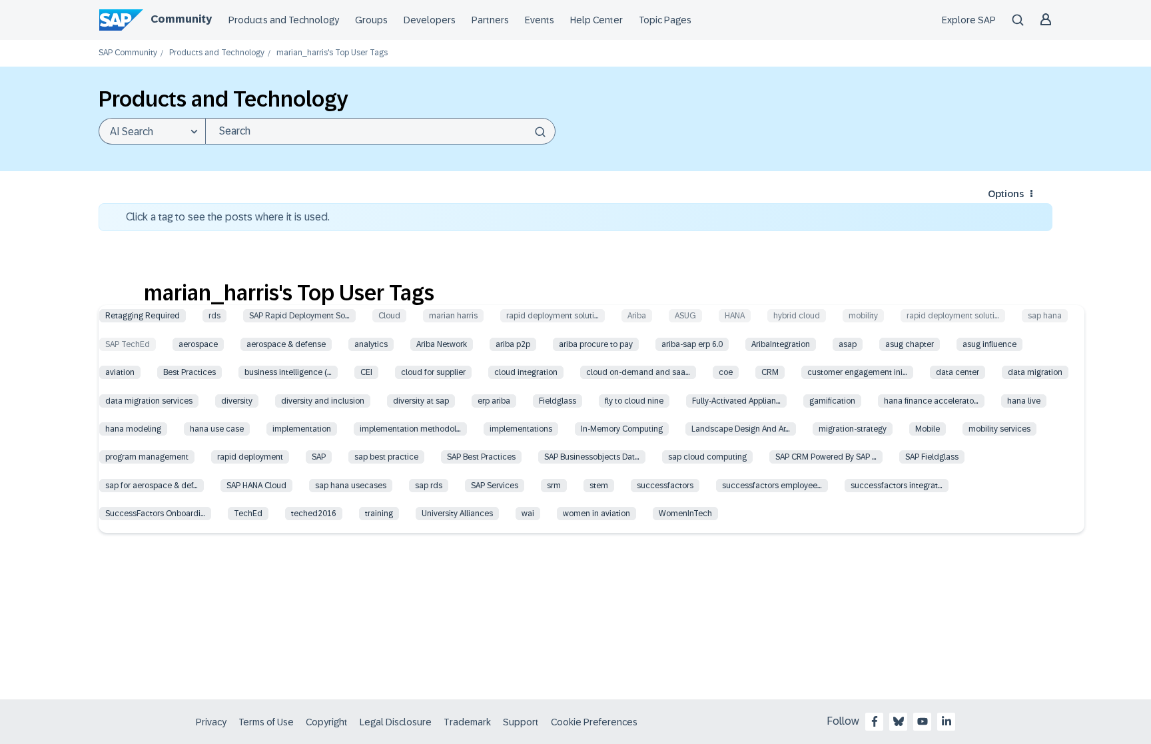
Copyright (327, 722)
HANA (735, 315)
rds (214, 315)
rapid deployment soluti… (552, 315)
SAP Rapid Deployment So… (299, 315)
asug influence (989, 344)
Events (539, 20)
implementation (301, 429)
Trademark (467, 722)
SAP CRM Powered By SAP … (826, 457)
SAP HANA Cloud (256, 485)
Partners (490, 20)
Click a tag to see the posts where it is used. (228, 216)
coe (726, 372)
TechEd (248, 513)
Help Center (596, 20)
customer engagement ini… (857, 372)
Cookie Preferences (594, 722)
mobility (863, 315)
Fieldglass (557, 401)
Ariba (636, 315)
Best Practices (189, 372)
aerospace (198, 344)
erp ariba (494, 401)
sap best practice (386, 457)
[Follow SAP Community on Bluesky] (898, 721)
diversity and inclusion (322, 401)
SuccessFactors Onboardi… (155, 513)
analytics (371, 344)
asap (848, 344)
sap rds (428, 485)
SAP (319, 457)
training (379, 513)
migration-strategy (853, 429)
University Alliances (457, 513)
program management (147, 457)
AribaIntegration (780, 344)
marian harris (453, 315)
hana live (1023, 401)
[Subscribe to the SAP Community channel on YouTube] (922, 721)
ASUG (685, 315)
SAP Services (494, 485)
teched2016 (313, 513)
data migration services (148, 401)
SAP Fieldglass (932, 457)
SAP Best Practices (481, 457)
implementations (521, 429)
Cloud (389, 315)
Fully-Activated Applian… (736, 401)
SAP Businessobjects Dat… (591, 457)
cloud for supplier (433, 372)
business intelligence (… (288, 372)
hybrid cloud (796, 315)
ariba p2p (513, 344)
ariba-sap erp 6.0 (692, 344)
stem (598, 485)
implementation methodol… (410, 429)
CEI (366, 372)
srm (554, 485)
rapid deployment (250, 457)
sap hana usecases (350, 485)
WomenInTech (685, 513)
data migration (1035, 372)
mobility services (999, 429)
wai (528, 513)
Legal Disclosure (396, 722)
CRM (770, 372)
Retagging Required (142, 315)
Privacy (211, 722)
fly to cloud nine (634, 401)
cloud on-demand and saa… (638, 372)
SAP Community (128, 53)
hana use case (217, 429)
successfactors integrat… (897, 485)
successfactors (665, 485)
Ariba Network (441, 344)
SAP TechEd (127, 344)
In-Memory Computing (622, 429)
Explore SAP (969, 20)
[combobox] (380, 131)
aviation (120, 372)
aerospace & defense (286, 344)
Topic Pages (665, 20)
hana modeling (133, 429)
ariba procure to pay (596, 344)
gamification (832, 401)
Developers (430, 20)
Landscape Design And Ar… (740, 429)
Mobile (927, 429)
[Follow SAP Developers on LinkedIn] (946, 721)
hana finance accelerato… (931, 401)
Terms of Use (266, 722)
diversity (236, 401)
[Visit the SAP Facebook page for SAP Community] (874, 721)
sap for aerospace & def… (151, 485)
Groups (371, 20)
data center (957, 372)
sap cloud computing (707, 457)
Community (181, 19)
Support (521, 722)
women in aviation (596, 513)
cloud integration (526, 372)
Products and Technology (283, 20)
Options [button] (1006, 193)
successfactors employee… (772, 485)
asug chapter (909, 344)
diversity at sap (421, 401)
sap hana (1045, 315)
